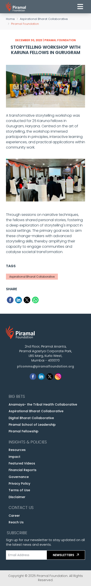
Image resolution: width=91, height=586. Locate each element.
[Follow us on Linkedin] (41, 375)
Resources (17, 450)
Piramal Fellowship (23, 431)
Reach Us (16, 522)
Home (10, 19)
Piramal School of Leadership (32, 424)
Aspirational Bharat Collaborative (44, 19)
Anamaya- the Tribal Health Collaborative (43, 404)
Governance (19, 477)
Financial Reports (22, 470)
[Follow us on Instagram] (58, 375)
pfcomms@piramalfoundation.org (45, 366)
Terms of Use (19, 490)
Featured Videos (22, 463)
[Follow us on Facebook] (33, 375)
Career (14, 515)
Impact (14, 456)
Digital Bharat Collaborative (31, 418)
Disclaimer (17, 497)
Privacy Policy (19, 483)
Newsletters (64, 555)
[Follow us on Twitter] (49, 375)
